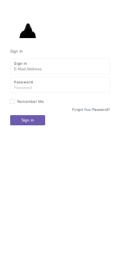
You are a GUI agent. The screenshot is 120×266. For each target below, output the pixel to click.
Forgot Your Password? (91, 110)
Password (23, 82)
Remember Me (30, 101)
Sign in (27, 120)
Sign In (20, 63)
